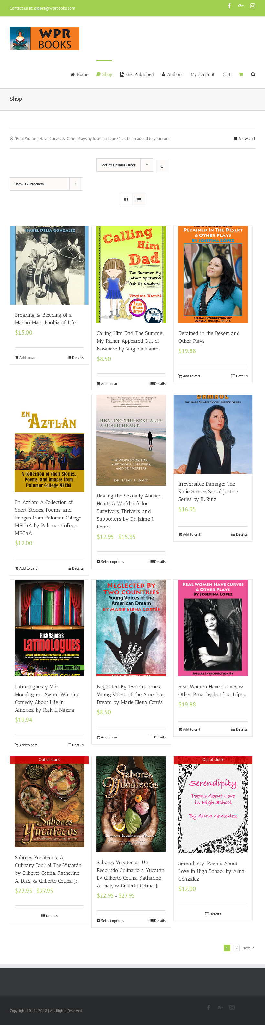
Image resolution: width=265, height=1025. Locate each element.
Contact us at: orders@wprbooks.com (42, 8)
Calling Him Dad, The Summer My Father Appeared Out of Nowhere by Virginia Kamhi (130, 341)
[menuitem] (83, 74)
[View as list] (138, 199)
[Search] (253, 74)
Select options (112, 561)
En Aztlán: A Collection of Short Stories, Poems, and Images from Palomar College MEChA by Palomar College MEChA (48, 517)
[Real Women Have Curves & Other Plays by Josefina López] (213, 628)
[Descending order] (162, 166)
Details (78, 357)
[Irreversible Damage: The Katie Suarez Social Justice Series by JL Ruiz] (213, 434)
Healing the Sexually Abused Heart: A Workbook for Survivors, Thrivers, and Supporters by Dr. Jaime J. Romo (129, 511)
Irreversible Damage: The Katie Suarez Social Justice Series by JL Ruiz (208, 491)
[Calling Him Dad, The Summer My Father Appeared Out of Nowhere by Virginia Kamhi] (131, 274)
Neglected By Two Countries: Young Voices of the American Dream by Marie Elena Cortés (131, 694)
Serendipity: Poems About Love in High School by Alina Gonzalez (211, 871)
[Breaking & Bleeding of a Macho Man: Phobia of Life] (49, 265)
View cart (247, 138)
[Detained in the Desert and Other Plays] (213, 274)
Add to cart (28, 357)
